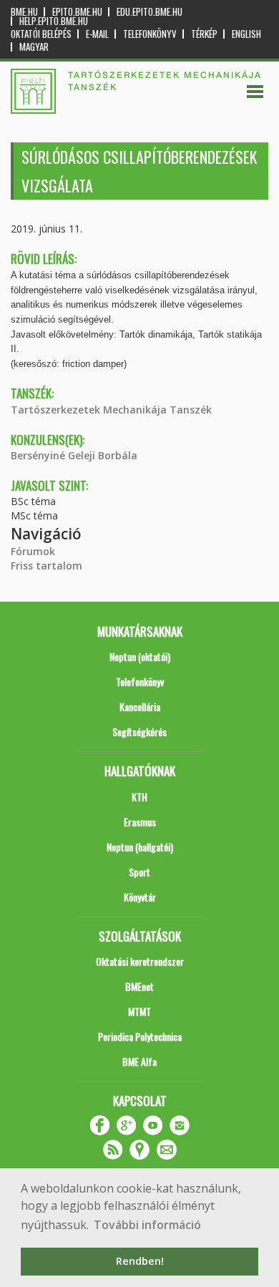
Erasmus (140, 821)
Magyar (34, 47)
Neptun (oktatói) (139, 656)
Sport (139, 871)
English (246, 34)
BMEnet (139, 986)
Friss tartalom (46, 565)
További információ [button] (147, 1225)
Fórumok (33, 551)
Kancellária (139, 706)
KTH (139, 796)
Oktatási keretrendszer (140, 961)
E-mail (97, 34)
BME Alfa (139, 1061)
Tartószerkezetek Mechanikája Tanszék (111, 409)
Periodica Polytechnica (140, 1036)
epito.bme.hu (77, 11)
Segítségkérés (139, 731)
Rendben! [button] (140, 1261)
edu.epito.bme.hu (149, 11)
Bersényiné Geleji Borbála (74, 455)
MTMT (139, 1011)
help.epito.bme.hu (53, 21)
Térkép (204, 34)
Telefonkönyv (150, 34)
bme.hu (24, 11)
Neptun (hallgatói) (140, 846)
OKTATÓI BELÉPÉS (41, 34)
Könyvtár (140, 896)
